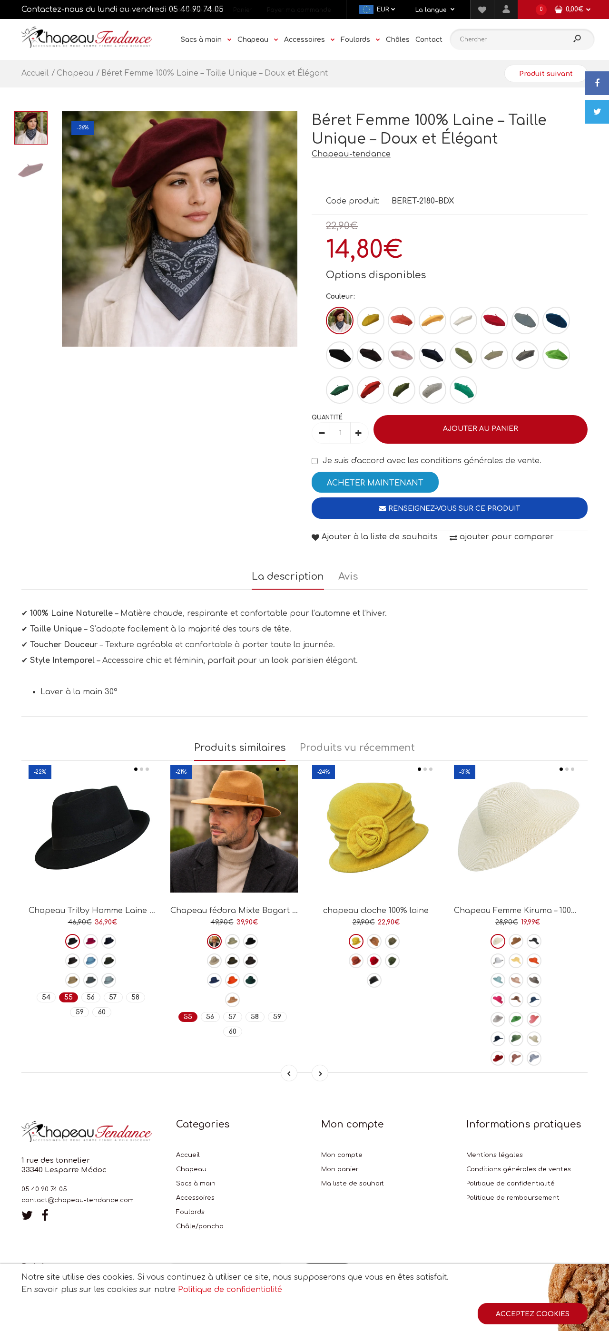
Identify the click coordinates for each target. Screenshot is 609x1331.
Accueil (188, 1155)
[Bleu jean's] (534, 999)
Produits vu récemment (357, 747)
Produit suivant (546, 74)
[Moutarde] (356, 941)
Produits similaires (239, 747)
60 (102, 1012)
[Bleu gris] (108, 980)
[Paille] (534, 1038)
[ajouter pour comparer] (92, 859)
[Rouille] (356, 960)
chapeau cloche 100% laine (376, 910)
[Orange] (232, 980)
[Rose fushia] (498, 999)
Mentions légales (494, 1155)
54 (46, 997)
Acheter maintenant (375, 483)
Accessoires (195, 1198)
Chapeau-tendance (351, 154)
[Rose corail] (401, 320)
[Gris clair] (432, 390)
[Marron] (370, 355)
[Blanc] (463, 320)
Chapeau (191, 1169)
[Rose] (401, 355)
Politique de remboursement (513, 1198)
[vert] (250, 980)
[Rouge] (494, 320)
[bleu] (525, 320)
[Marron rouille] (370, 390)
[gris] (525, 355)
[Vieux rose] (516, 1058)
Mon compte (139, 10)
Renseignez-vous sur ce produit (454, 508)
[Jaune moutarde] (432, 320)
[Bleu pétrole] (556, 320)
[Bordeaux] (340, 320)
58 (135, 997)
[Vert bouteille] (340, 390)
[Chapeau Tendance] (86, 45)
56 (91, 997)
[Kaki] (401, 390)
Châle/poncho (200, 1226)
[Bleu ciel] (90, 960)
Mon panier (340, 1169)
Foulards (190, 1212)
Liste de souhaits (195, 10)
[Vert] (463, 355)
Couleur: (340, 296)
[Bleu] (214, 980)
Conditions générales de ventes (518, 1169)
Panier (242, 10)
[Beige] (494, 355)
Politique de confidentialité (510, 1183)
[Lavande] (534, 1058)
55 (68, 997)
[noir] (340, 355)
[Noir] (72, 941)
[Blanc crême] (498, 941)
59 (80, 1012)
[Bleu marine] (432, 355)
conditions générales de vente (480, 461)
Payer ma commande (299, 10)
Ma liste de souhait (352, 1183)
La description (288, 576)
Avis (348, 576)
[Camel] (72, 980)
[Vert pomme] (556, 355)
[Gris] (90, 980)
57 (113, 997)
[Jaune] (370, 320)
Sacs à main (196, 1183)
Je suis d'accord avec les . (432, 461)
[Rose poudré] (516, 980)
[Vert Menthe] (463, 390)
